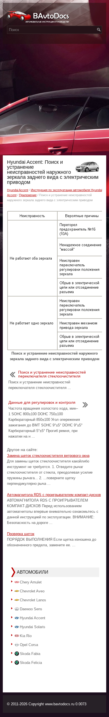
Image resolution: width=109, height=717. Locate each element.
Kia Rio (26, 636)
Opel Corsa (29, 645)
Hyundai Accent (17, 190)
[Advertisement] (54, 98)
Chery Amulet (31, 582)
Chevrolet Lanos (33, 600)
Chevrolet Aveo (32, 591)
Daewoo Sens (31, 609)
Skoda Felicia (31, 663)
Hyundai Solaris (32, 627)
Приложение (28, 195)
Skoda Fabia (30, 654)
